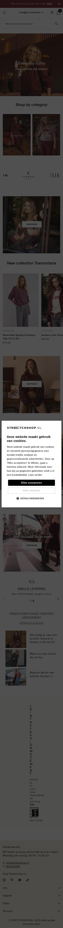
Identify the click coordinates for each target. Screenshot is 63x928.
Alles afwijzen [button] (31, 490)
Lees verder (35, 475)
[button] (31, 498)
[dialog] (31, 464)
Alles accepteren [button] (31, 482)
